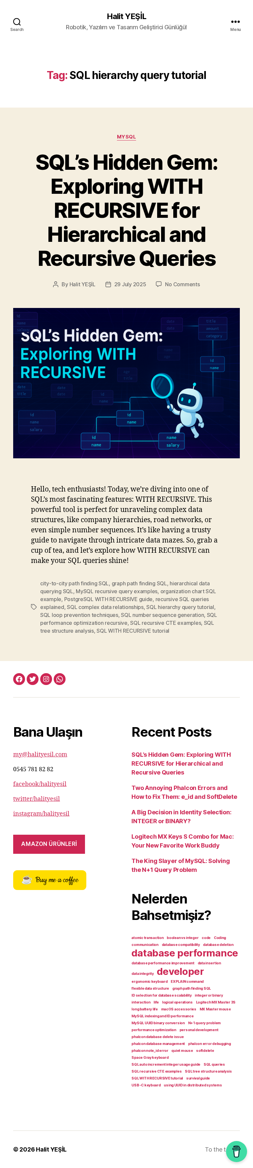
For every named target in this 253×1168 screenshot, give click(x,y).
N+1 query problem (204, 1023)
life (156, 1002)
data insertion (209, 963)
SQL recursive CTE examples (165, 623)
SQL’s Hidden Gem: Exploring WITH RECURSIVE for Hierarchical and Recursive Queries (127, 210)
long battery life (144, 1009)
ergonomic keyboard (149, 981)
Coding (220, 938)
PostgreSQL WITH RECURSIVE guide (108, 599)
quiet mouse (182, 1051)
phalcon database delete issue (157, 1037)
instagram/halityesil (41, 814)
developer (180, 971)
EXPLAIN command (187, 981)
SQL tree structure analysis (208, 1071)
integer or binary (209, 995)
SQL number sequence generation (162, 615)
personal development (199, 1030)
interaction (140, 1002)
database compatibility (181, 945)
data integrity (142, 974)
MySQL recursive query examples (116, 591)
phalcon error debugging (209, 1044)
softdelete (205, 1051)
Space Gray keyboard (149, 1057)
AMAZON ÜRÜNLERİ (49, 844)
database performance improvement (162, 963)
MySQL (126, 137)
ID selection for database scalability (161, 995)
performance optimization (153, 1030)
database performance (184, 953)
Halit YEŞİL (126, 16)
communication (144, 945)
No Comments (182, 284)
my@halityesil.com (40, 754)
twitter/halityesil (36, 799)
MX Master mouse (215, 1009)
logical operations (177, 1002)
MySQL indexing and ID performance (162, 1016)
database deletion (218, 945)
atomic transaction (147, 938)
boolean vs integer (182, 938)
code (206, 938)
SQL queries (214, 1064)
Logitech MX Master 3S (216, 1002)
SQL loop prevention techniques (79, 615)
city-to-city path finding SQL (74, 583)
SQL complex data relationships (105, 607)
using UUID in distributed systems (193, 1085)
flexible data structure (150, 988)
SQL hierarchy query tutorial (180, 607)
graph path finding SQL (139, 583)
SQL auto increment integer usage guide (165, 1064)
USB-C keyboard (145, 1085)
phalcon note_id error (149, 1051)
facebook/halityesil (40, 784)
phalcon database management (158, 1044)
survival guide (198, 1078)
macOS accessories (178, 1009)
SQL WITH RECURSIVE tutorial (133, 630)
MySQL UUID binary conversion (157, 1023)
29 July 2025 (130, 284)
